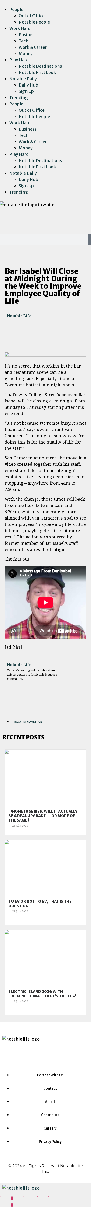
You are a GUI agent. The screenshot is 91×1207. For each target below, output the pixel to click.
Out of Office (32, 15)
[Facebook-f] (18, 220)
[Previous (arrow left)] (6, 1205)
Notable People (34, 22)
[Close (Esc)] (6, 1198)
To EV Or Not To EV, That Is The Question (40, 903)
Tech (23, 41)
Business (28, 34)
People (16, 9)
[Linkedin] (30, 220)
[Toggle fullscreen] (30, 1198)
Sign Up (26, 91)
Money (26, 53)
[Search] (89, 239)
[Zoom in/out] (43, 1198)
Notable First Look (37, 72)
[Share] (18, 1198)
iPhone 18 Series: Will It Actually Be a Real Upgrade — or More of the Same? (42, 815)
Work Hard (20, 28)
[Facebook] (32, 1052)
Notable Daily (23, 78)
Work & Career (33, 47)
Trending (18, 97)
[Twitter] (43, 220)
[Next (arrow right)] (18, 1205)
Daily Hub (28, 85)
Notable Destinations (40, 66)
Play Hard (19, 59)
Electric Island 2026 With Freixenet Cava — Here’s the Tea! (42, 993)
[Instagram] (6, 220)
